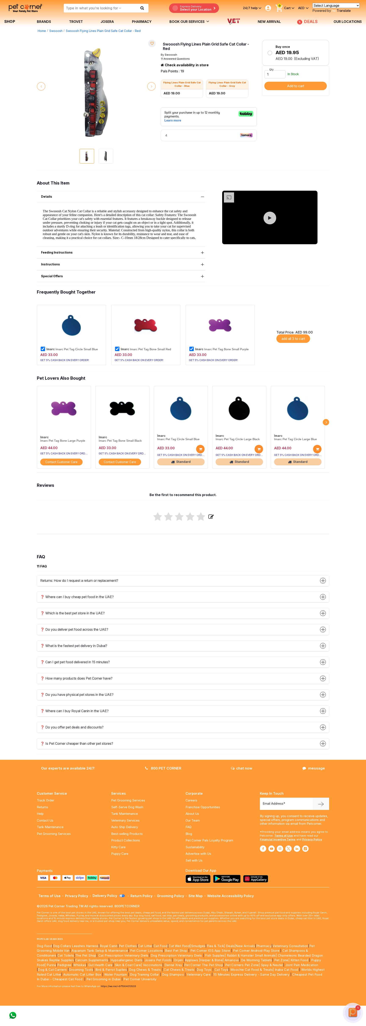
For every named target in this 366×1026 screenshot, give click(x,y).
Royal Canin (109, 946)
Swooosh (55, 31)
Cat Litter (145, 946)
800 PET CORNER (165, 768)
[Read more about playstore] (227, 879)
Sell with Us (194, 860)
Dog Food (44, 946)
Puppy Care (119, 854)
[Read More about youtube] (271, 848)
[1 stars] (157, 517)
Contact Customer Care (61, 462)
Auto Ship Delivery (124, 827)
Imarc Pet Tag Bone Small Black (120, 440)
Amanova (232, 960)
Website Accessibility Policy (230, 896)
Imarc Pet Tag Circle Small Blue (72, 349)
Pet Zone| (282, 960)
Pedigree (64, 965)
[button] (269, 218)
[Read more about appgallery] (256, 879)
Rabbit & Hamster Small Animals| (252, 955)
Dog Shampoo (173, 974)
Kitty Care (118, 847)
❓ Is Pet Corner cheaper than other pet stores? (76, 743)
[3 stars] (179, 517)
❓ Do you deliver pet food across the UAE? (74, 629)
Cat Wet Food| (180, 946)
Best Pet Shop (176, 951)
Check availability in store (186, 65)
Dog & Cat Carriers (52, 970)
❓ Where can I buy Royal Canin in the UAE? (74, 711)
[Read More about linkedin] (297, 848)
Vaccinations (152, 965)
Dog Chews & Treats (145, 970)
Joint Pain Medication (301, 965)
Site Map (196, 896)
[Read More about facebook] (263, 848)
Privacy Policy (312, 839)
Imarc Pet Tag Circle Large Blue (295, 439)
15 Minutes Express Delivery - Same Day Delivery (251, 974)
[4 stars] (190, 517)
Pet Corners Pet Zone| (242, 965)
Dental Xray (174, 965)
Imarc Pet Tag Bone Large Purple (62, 440)
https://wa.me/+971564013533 (118, 986)
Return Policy (141, 896)
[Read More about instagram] (280, 848)
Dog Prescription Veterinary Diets (177, 955)
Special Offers (52, 276)
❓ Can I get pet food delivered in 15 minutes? (75, 662)
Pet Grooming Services (54, 834)
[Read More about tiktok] (305, 848)
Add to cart (295, 86)
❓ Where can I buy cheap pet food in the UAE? (77, 597)
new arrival (269, 21)
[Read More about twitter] (288, 848)
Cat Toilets (65, 955)
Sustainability (195, 847)
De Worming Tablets (256, 960)
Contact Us (45, 820)
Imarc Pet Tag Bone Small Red (146, 349)
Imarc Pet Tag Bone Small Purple (222, 349)
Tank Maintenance (50, 827)
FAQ (188, 827)
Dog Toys (204, 970)
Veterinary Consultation (290, 946)
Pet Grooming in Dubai (103, 979)
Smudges (198, 946)
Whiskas (79, 965)
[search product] (142, 8)
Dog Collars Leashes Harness (76, 946)
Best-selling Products (127, 834)
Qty (271, 69)
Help (40, 814)
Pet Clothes (128, 946)
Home (42, 31)
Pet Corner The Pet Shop (203, 965)
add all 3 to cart (293, 338)
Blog (189, 834)
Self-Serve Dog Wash (127, 807)
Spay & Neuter (272, 965)
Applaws (191, 960)
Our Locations (348, 21)
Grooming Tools (81, 970)
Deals (230, 946)
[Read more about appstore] (199, 879)
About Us (192, 814)
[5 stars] (200, 517)
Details (46, 196)
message (316, 768)
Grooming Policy (170, 896)
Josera (107, 21)
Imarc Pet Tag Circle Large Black (238, 439)
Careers (191, 800)
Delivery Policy (105, 896)
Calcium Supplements (92, 960)
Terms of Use (283, 835)
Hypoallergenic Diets (127, 960)
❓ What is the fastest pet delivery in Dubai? (73, 646)
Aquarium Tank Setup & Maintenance (100, 951)
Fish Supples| (215, 955)
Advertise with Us (198, 854)
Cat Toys (221, 970)
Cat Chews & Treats (179, 970)
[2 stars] (168, 517)
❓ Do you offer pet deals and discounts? (72, 727)
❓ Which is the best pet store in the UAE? (72, 613)
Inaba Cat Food (286, 970)
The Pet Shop (85, 955)
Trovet (76, 21)
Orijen (179, 960)
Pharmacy (142, 21)
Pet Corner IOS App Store (210, 951)
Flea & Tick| (216, 946)
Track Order (45, 800)
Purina (51, 965)
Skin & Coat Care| (128, 965)
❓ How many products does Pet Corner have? (76, 678)
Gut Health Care (100, 965)
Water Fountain (116, 974)
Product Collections (125, 840)
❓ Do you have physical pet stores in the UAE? (77, 694)
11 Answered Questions (175, 58)
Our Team (193, 820)
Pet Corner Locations (146, 951)
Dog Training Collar (144, 974)
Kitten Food (299, 960)
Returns (42, 807)
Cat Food (161, 946)
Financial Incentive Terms (277, 839)
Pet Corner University (139, 979)
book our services (187, 21)
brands (44, 21)
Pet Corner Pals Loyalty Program (209, 840)
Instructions (50, 264)
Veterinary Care (199, 974)
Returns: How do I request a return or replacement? (79, 580)
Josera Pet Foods (158, 960)
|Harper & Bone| (211, 960)
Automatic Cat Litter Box (82, 974)
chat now (244, 768)
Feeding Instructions (57, 252)
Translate (344, 10)
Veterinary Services (125, 820)
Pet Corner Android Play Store (255, 951)
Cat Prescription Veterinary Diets (123, 955)
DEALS (310, 21)
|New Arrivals (245, 946)
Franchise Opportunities (203, 807)
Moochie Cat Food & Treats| (252, 970)
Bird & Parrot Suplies (111, 970)
